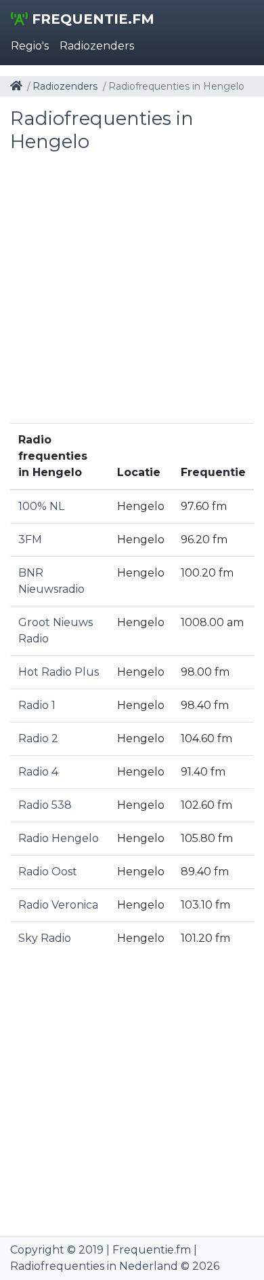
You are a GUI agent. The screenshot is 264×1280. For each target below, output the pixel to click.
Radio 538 (45, 805)
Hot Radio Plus (58, 671)
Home (16, 85)
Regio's (30, 45)
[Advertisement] (132, 290)
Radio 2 (38, 738)
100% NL (41, 506)
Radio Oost (47, 871)
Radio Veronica (58, 904)
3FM (30, 539)
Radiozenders (97, 45)
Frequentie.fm (91, 19)
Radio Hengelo (58, 838)
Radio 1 (37, 705)
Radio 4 (38, 771)
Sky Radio (44, 938)
